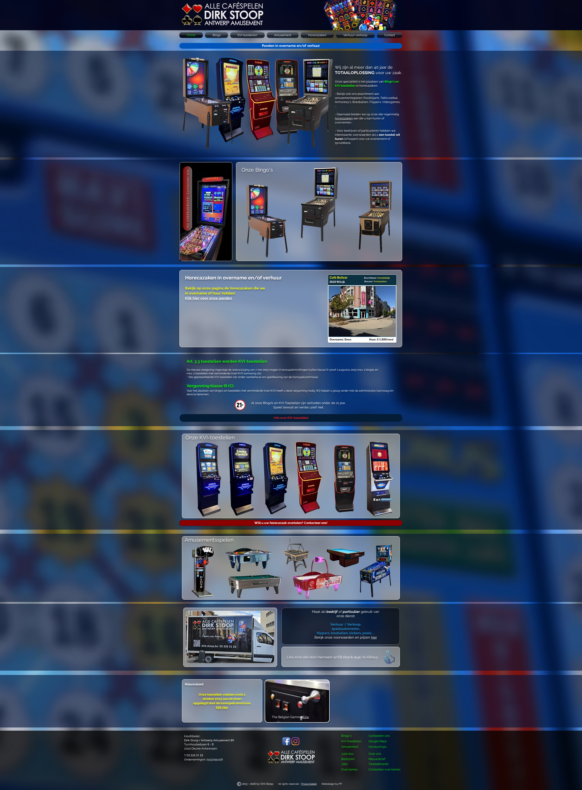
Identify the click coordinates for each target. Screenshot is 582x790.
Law (306, 717)
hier (374, 637)
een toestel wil (389, 134)
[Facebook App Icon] (286, 741)
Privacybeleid (309, 783)
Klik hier (222, 707)
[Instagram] (295, 741)
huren (339, 139)
